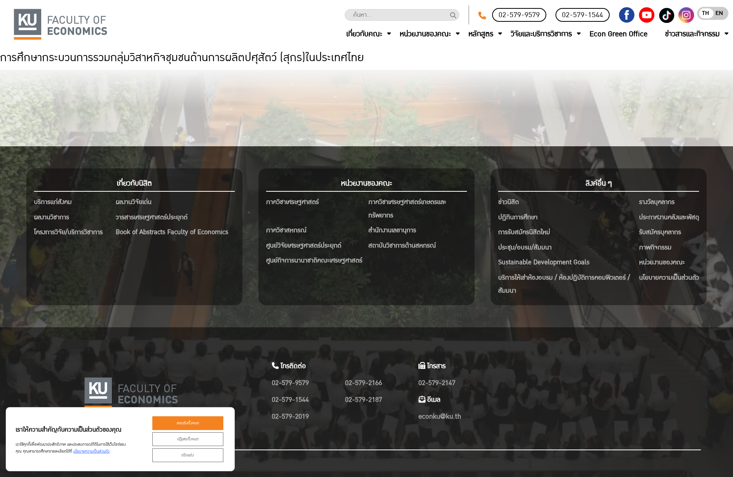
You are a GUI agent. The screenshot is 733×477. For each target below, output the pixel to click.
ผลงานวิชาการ (51, 217)
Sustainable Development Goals (543, 262)
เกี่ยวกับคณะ (364, 34)
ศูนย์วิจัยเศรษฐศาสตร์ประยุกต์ (303, 245)
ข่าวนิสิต (508, 201)
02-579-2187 (363, 399)
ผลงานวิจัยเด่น (134, 201)
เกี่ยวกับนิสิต (134, 183)
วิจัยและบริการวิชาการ (541, 34)
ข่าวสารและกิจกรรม (692, 34)
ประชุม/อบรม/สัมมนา (525, 247)
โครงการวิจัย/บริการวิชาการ (68, 232)
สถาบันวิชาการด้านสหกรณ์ (402, 245)
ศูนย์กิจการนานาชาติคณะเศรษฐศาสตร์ (314, 260)
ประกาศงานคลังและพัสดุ (669, 217)
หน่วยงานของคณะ (425, 34)
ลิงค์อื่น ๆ (599, 183)
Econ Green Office (618, 34)
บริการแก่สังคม (53, 201)
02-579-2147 (436, 382)
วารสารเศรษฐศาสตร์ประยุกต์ (151, 217)
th (705, 13)
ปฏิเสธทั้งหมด (188, 439)
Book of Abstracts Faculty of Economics (172, 232)
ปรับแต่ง (187, 455)
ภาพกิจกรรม (655, 247)
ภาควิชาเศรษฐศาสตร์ (292, 201)
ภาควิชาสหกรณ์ (286, 230)
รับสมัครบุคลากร (660, 232)
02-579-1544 (582, 15)
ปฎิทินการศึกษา (518, 217)
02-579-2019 (290, 416)
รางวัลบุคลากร (657, 201)
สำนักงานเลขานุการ (392, 230)
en (719, 13)
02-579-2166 (363, 382)
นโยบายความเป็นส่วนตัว (669, 277)
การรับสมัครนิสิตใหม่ (524, 232)
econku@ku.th (439, 416)
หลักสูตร (480, 34)
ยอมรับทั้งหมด (188, 423)
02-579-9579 (519, 15)
